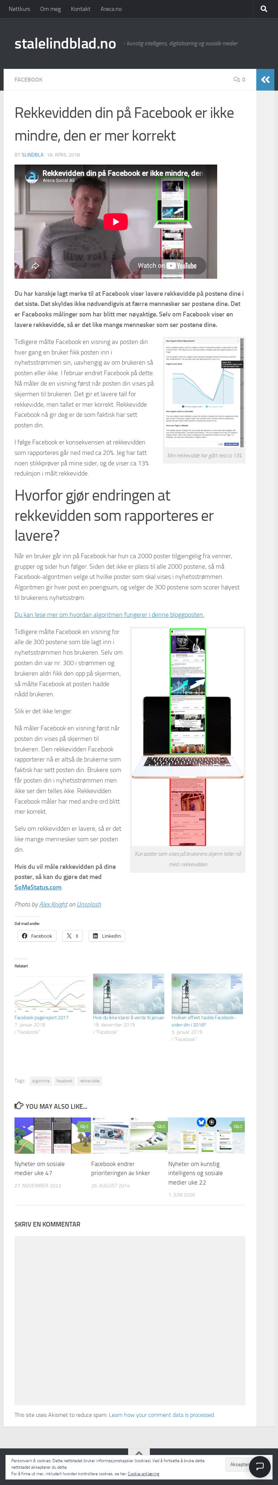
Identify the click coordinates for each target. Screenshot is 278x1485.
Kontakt (80, 8)
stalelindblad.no (65, 43)
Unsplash (89, 904)
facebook (64, 1080)
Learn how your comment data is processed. (162, 1414)
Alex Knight (53, 904)
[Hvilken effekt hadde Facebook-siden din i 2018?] (207, 994)
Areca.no (111, 8)
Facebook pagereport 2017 (41, 1018)
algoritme (41, 1080)
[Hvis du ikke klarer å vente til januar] (128, 994)
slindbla (32, 155)
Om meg (50, 8)
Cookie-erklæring (143, 1473)
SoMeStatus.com (38, 887)
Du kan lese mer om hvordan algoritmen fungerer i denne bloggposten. (109, 615)
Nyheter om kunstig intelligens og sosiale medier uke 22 (195, 1173)
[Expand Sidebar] (265, 80)
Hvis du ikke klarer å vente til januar (128, 1018)
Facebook (28, 79)
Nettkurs (19, 8)
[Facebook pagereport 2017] (50, 994)
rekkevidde (90, 1080)
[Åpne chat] (260, 1467)
